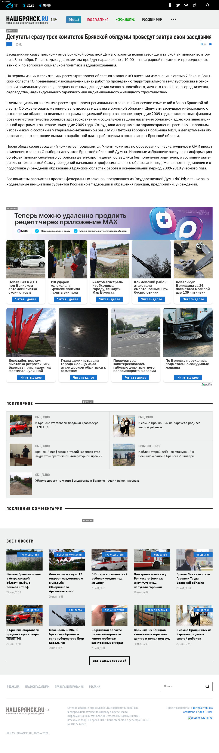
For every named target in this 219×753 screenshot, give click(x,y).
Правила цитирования (69, 686)
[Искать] (207, 686)
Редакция (13, 686)
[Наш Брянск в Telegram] (194, 5)
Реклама (94, 686)
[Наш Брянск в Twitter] (178, 5)
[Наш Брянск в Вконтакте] (186, 5)
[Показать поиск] (208, 5)
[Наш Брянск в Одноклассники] (170, 5)
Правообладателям (37, 686)
